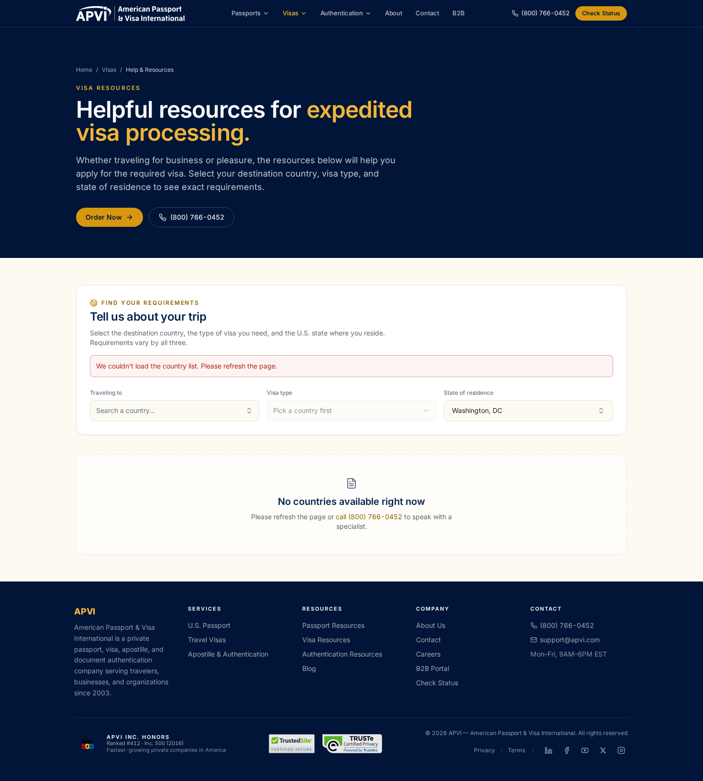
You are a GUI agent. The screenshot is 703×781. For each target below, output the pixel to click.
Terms (516, 750)
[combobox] (174, 410)
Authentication (341, 13)
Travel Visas (207, 640)
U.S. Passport (209, 625)
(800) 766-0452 (197, 217)
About (394, 13)
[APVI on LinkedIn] (548, 750)
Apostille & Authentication (228, 654)
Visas (290, 13)
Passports (245, 13)
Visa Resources (326, 640)
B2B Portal (432, 668)
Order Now (104, 217)
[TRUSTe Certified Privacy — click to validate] (352, 743)
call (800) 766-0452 (369, 517)
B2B (458, 13)
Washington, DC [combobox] (477, 410)
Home (84, 69)
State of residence (469, 392)
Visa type (279, 392)
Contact (427, 13)
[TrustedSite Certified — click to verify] (292, 743)
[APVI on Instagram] (621, 750)
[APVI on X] (603, 750)
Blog (309, 668)
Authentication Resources (342, 654)
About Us (430, 625)
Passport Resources (333, 625)
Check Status (601, 13)
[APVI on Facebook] (566, 750)
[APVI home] (130, 13)
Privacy (484, 750)
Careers (428, 654)
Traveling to (106, 392)
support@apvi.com (570, 640)
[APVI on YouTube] (585, 750)
